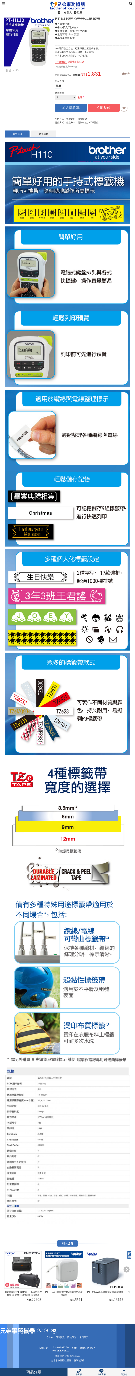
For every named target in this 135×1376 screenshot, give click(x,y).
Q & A (50, 1337)
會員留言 (83, 1337)
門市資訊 (60, 1337)
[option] (23, 1277)
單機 (58, 85)
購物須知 (71, 1337)
